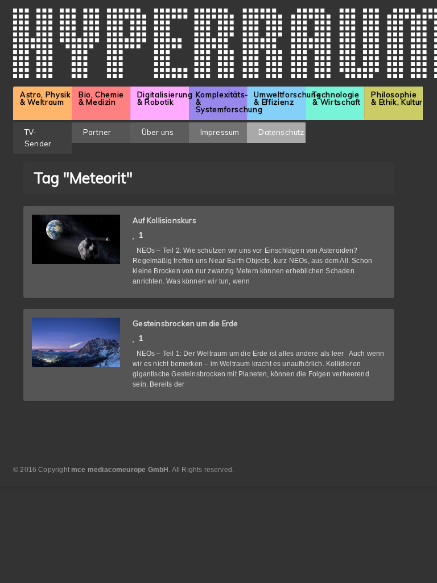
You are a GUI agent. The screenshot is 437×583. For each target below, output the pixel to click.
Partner (97, 132)
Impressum (220, 132)
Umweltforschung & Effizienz (280, 98)
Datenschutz (281, 132)
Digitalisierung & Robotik (163, 98)
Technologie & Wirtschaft (336, 98)
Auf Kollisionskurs (164, 220)
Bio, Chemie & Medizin (101, 98)
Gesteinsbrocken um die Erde (185, 323)
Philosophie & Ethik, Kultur (397, 98)
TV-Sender (37, 138)
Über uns (158, 132)
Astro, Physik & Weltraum (45, 98)
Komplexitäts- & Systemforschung (222, 102)
